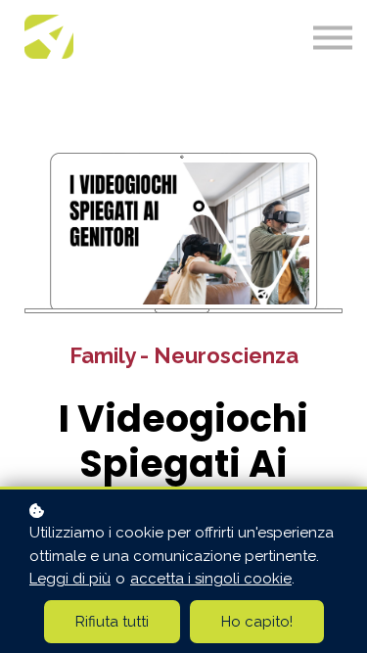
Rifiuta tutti (112, 621)
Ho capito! (257, 621)
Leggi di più (70, 578)
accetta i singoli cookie (211, 578)
